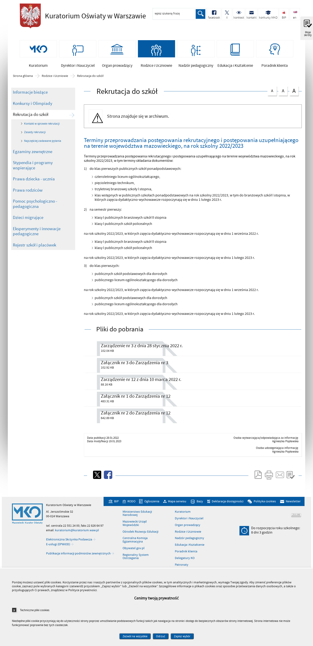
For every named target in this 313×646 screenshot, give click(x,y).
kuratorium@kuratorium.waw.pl (77, 530)
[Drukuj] (268, 474)
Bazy (200, 501)
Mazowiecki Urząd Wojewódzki (135, 523)
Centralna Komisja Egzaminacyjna (135, 540)
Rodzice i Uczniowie (55, 76)
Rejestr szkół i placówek (34, 245)
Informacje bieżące (30, 92)
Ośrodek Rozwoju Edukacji (140, 531)
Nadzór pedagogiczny (189, 538)
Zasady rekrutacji (35, 132)
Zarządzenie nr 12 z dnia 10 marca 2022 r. (141, 379)
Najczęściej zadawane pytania (42, 141)
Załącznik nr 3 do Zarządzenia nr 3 (134, 363)
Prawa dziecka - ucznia (34, 179)
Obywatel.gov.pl (134, 548)
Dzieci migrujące (28, 217)
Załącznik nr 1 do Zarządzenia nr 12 (135, 396)
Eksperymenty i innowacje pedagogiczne (36, 231)
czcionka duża (292, 91)
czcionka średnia (281, 90)
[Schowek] (290, 474)
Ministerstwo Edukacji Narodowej (137, 513)
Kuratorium (183, 511)
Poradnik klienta (186, 551)
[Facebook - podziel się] (107, 474)
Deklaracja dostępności (227, 501)
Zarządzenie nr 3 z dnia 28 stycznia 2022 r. (142, 346)
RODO (131, 501)
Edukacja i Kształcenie (189, 544)
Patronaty (181, 564)
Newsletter (293, 501)
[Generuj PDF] (257, 474)
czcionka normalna (270, 90)
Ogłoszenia (151, 501)
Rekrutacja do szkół (90, 76)
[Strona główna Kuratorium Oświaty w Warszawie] (27, 513)
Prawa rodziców (28, 190)
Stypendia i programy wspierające (33, 165)
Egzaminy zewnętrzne (32, 151)
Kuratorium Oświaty (81, 16)
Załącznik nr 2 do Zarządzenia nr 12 (135, 413)
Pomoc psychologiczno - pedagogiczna (35, 204)
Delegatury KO (185, 558)
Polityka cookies (265, 501)
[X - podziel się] (96, 474)
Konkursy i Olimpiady (32, 103)
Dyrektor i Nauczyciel (189, 518)
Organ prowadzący (187, 525)
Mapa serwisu (177, 501)
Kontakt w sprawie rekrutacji (42, 124)
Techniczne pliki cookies (34, 610)
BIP (116, 501)
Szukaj (200, 14)
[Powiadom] (279, 474)
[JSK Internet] (296, 515)
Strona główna (23, 76)
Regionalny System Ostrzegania (136, 556)
